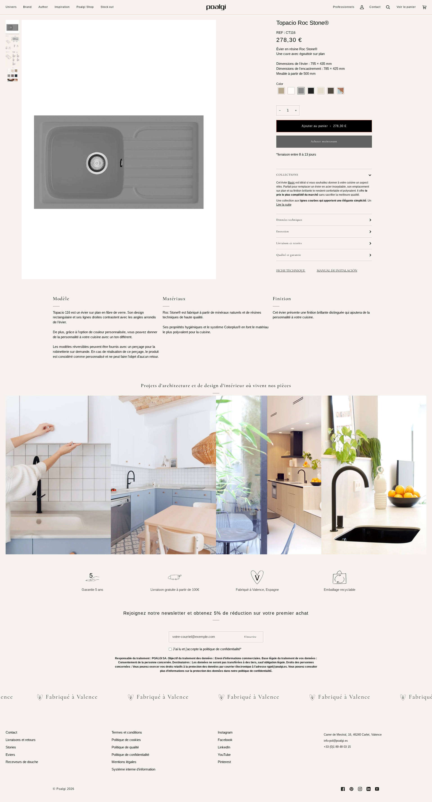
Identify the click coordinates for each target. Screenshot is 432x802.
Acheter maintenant (324, 141)
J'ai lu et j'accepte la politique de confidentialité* (207, 649)
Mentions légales (124, 762)
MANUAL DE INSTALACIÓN (337, 270)
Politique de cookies (126, 740)
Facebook (225, 740)
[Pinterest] (351, 789)
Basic (291, 182)
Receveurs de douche (22, 762)
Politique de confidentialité (130, 755)
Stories (11, 747)
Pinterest (224, 762)
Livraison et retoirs (289, 243)
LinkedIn (224, 747)
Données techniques (289, 220)
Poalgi (61, 789)
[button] (13, 7)
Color (279, 84)
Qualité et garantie (288, 255)
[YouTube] (377, 789)
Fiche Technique (291, 270)
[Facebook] (343, 789)
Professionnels (343, 7)
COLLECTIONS (287, 175)
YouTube (224, 755)
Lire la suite (283, 204)
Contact (374, 7)
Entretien (282, 231)
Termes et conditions (127, 732)
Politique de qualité (125, 747)
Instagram (225, 732)
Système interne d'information (133, 769)
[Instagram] (360, 789)
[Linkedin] (369, 789)
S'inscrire (250, 637)
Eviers (10, 755)
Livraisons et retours (21, 740)
